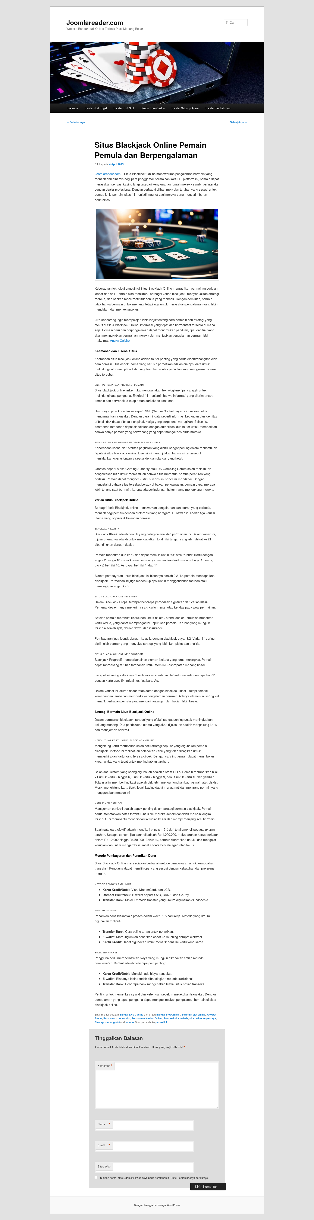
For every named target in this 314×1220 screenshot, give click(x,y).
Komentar (105, 1065)
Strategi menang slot (107, 1022)
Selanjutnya (239, 122)
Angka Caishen (120, 340)
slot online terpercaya (202, 1018)
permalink (162, 1022)
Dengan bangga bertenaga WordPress (157, 1205)
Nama (104, 1124)
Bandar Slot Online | (168, 1014)
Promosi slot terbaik (176, 1018)
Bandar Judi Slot (123, 108)
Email (104, 1145)
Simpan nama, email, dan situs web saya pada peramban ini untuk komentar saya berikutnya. (154, 1177)
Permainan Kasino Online (147, 1018)
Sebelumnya (75, 122)
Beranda (72, 108)
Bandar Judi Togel (96, 108)
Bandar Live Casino (153, 108)
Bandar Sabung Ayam (185, 108)
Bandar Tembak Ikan (218, 108)
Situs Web (104, 1166)
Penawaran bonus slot (116, 1018)
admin (130, 1022)
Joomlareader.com (94, 22)
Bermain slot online (193, 1014)
